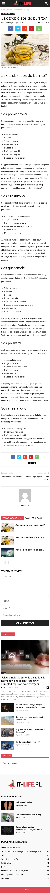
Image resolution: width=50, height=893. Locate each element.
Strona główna (6, 10)
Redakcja (9, 23)
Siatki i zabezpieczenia (10, 847)
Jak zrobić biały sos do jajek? (29, 549)
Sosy (13, 14)
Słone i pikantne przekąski (12, 874)
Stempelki (5, 878)
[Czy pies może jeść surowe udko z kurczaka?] (7, 732)
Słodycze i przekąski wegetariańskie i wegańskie (21, 851)
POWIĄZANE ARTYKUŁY (12, 518)
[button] (46, 3)
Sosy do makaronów (9, 859)
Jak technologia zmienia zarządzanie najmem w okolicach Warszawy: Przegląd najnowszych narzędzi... (23, 681)
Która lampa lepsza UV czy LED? (37, 478)
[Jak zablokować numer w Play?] (7, 817)
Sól (2, 855)
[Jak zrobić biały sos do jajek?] (7, 552)
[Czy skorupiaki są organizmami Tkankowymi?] (7, 720)
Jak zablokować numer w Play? (29, 815)
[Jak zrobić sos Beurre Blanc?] (7, 540)
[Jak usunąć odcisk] (7, 805)
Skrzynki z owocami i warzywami (14, 870)
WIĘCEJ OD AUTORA (33, 518)
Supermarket (6, 14)
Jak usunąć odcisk (24, 802)
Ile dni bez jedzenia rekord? (28, 742)
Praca (4, 673)
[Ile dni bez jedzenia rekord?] (7, 745)
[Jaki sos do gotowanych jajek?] (7, 528)
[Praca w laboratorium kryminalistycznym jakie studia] (7, 830)
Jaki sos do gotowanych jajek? (30, 525)
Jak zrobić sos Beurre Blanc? (29, 537)
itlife (3, 687)
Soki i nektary (6, 863)
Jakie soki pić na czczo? (11, 477)
